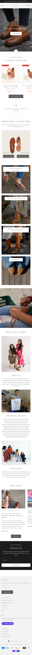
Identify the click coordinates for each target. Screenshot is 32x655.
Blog (3, 610)
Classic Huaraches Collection (16, 169)
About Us (4, 605)
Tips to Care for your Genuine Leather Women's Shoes (13, 515)
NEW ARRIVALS (16, 259)
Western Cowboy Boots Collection (16, 229)
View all (16, 536)
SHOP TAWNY (23, 156)
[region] (16, 107)
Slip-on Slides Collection (16, 198)
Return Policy (5, 629)
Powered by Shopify (21, 644)
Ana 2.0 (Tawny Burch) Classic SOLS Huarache (10, 86)
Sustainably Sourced (7, 603)
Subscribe (16, 565)
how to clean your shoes (10, 510)
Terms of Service (6, 636)
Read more (5, 531)
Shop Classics (16, 96)
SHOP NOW (16, 33)
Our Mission (5, 598)
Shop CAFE (8, 156)
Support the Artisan (7, 600)
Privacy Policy (5, 631)
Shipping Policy (6, 634)
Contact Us (5, 608)
